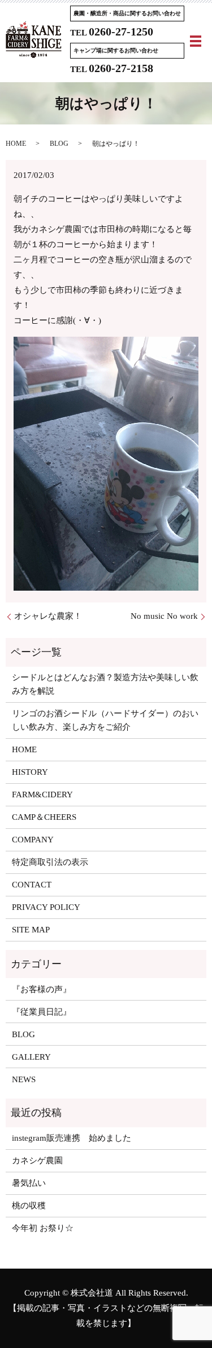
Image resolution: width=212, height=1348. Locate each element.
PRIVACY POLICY (46, 907)
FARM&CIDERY (42, 794)
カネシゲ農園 (37, 1160)
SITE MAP (31, 929)
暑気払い (29, 1183)
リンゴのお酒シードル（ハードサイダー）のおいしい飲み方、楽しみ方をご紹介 (105, 720)
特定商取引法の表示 (50, 862)
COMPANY (33, 839)
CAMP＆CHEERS (44, 817)
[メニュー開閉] (195, 41)
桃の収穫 (29, 1205)
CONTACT (31, 884)
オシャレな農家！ (48, 616)
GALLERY (31, 1056)
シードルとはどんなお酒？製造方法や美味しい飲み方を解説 (105, 684)
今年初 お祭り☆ (42, 1228)
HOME (16, 144)
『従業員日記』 (41, 1011)
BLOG (59, 144)
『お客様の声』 (41, 989)
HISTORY (30, 771)
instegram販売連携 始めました (71, 1137)
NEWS (24, 1079)
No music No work (164, 616)
